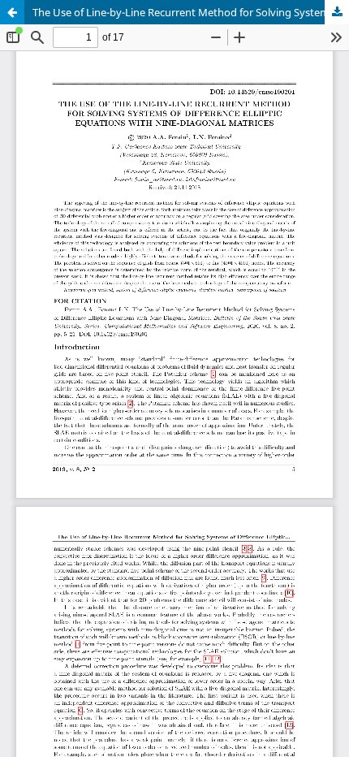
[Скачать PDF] (337, 12)
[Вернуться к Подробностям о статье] (12, 12)
